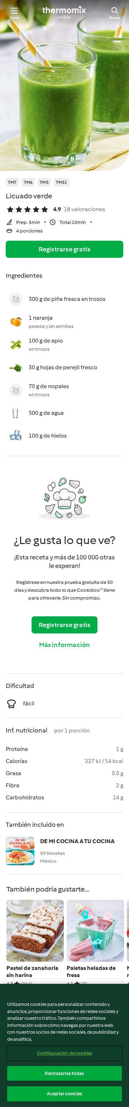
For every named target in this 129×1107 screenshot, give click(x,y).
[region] (64, 1045)
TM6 (28, 182)
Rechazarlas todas (64, 1073)
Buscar (114, 17)
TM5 (44, 182)
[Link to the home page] (64, 13)
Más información (64, 645)
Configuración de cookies (64, 1053)
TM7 (12, 182)
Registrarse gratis (65, 249)
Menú (14, 17)
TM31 (61, 182)
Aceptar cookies (64, 1093)
